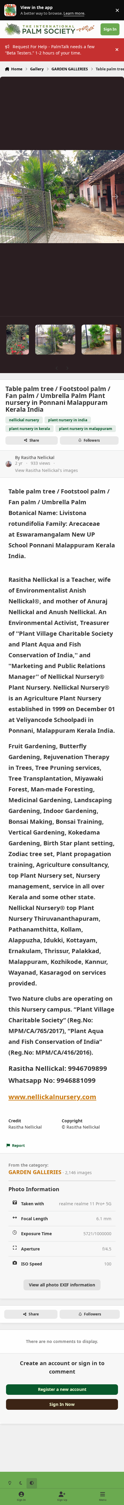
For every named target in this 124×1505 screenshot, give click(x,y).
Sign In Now (62, 1404)
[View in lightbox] (62, 196)
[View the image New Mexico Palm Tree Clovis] (17, 340)
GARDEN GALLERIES (34, 1172)
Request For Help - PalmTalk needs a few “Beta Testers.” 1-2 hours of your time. (50, 50)
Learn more (11, 10)
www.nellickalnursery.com (52, 1096)
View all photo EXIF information (62, 1285)
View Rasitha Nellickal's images (46, 470)
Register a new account (62, 1389)
